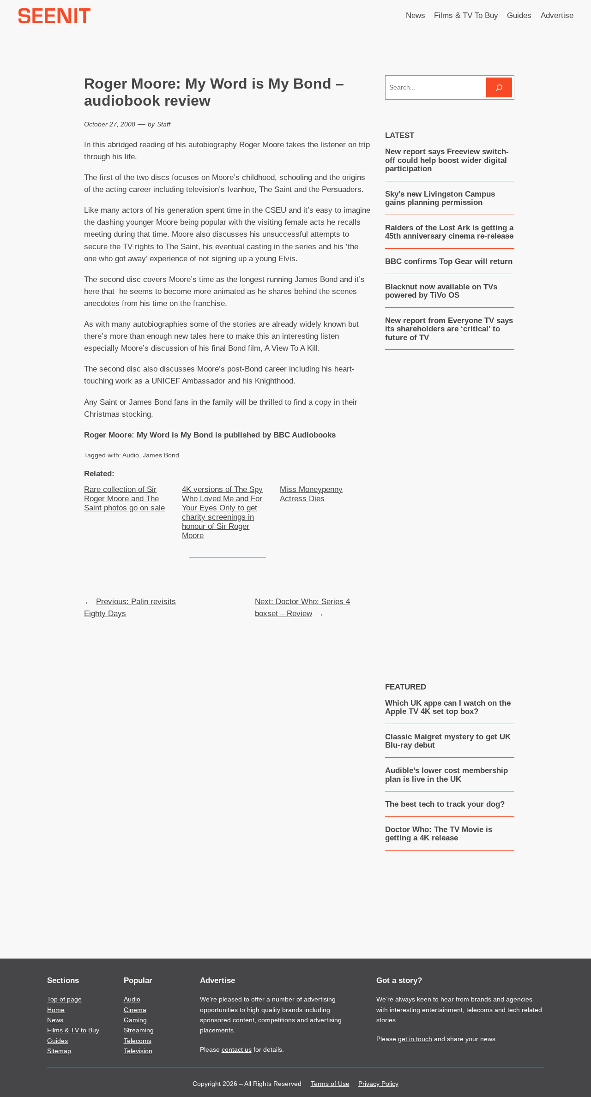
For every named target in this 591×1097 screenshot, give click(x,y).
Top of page (64, 999)
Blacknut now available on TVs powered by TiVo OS (441, 291)
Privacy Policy (378, 1083)
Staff (163, 124)
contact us (237, 1049)
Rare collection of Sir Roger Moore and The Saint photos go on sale (124, 498)
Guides (57, 1040)
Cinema (135, 1009)
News (55, 1020)
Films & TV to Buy (73, 1030)
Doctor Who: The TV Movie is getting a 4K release (438, 834)
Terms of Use (330, 1083)
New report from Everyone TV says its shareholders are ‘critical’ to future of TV (449, 329)
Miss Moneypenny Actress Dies (311, 494)
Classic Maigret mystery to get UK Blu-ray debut (448, 741)
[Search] (499, 87)
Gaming (135, 1020)
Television (138, 1051)
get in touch (415, 1039)
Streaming (139, 1030)
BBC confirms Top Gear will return (449, 262)
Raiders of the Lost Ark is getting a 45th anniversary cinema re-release (449, 232)
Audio (130, 455)
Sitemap (59, 1051)
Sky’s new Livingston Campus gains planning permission (440, 198)
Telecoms (137, 1040)
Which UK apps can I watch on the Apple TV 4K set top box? (448, 707)
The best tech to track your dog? (445, 804)
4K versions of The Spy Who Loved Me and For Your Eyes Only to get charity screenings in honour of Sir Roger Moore (222, 512)
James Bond (161, 455)
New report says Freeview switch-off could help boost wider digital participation (447, 160)
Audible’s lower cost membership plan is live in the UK (446, 775)
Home (56, 1009)
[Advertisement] (454, 509)
